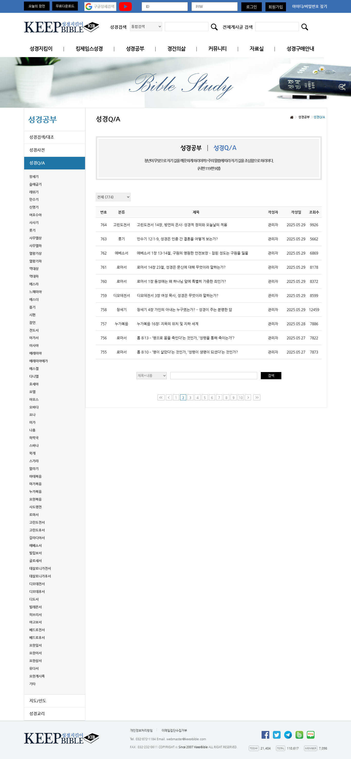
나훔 (32, 430)
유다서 (34, 668)
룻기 (32, 230)
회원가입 (276, 7)
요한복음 (35, 499)
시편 (32, 315)
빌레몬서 (35, 607)
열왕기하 (35, 261)
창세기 (34, 176)
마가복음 (35, 484)
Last (256, 397)
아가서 (34, 338)
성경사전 (37, 150)
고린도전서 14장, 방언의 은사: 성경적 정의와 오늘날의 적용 (182, 225)
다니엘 (34, 376)
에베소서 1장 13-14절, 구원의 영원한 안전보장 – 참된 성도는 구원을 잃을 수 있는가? (192, 253)
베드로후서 (37, 637)
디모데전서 (37, 584)
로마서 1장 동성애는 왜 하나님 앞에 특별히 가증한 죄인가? (181, 281)
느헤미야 (35, 292)
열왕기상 (35, 253)
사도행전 (35, 507)
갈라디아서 (37, 538)
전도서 (34, 330)
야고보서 (35, 622)
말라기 (34, 469)
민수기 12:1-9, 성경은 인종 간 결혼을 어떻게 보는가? (177, 239)
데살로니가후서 (40, 576)
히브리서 (35, 615)
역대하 (34, 276)
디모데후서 (37, 591)
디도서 (34, 599)
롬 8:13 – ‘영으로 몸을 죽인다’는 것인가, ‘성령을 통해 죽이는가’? (186, 338)
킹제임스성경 (89, 49)
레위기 (34, 192)
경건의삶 (176, 49)
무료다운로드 (65, 6)
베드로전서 (37, 630)
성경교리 (37, 713)
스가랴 (34, 461)
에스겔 (34, 369)
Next (248, 397)
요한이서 (35, 653)
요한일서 (35, 645)
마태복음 (35, 476)
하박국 (34, 438)
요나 (32, 415)
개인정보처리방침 (141, 730)
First (161, 397)
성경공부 (135, 49)
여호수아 (35, 215)
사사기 (34, 222)
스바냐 (34, 445)
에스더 (34, 299)
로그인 (251, 7)
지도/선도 (37, 700)
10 (241, 398)
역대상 (34, 268)
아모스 (34, 399)
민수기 (34, 199)
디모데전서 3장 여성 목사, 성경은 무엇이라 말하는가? (177, 295)
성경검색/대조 (41, 137)
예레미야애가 (38, 361)
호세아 (34, 384)
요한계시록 (37, 676)
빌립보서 (35, 553)
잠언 (32, 322)
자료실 (256, 49)
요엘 (32, 392)
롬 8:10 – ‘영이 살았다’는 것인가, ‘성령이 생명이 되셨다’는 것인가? (187, 352)
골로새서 (35, 561)
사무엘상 (35, 238)
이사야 (34, 345)
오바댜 (34, 407)
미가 (32, 422)
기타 (32, 684)
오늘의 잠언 (37, 6)
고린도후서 (37, 530)
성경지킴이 (41, 49)
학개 (32, 453)
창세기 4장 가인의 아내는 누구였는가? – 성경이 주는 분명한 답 (184, 310)
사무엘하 (35, 246)
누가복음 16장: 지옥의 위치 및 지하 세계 (167, 324)
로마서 (34, 515)
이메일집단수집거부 (174, 730)
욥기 (32, 307)
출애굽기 (35, 184)
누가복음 (35, 491)
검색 (271, 375)
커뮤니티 (217, 49)
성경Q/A (37, 162)
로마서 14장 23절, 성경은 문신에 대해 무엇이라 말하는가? (181, 267)
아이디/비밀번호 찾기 (309, 6)
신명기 (34, 207)
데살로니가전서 (40, 568)
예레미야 (35, 353)
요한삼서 (35, 661)
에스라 (34, 284)
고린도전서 (37, 522)
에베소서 (35, 545)
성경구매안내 (300, 49)
